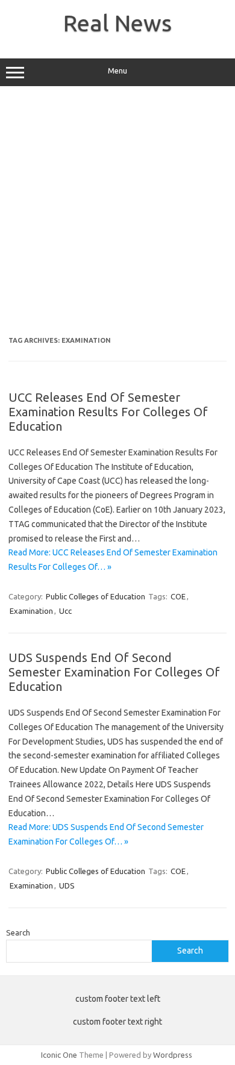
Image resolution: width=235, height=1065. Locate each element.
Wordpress (172, 1055)
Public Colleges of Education (95, 596)
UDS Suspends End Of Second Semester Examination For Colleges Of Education (114, 672)
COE (178, 596)
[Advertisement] (117, 215)
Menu (117, 70)
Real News (117, 23)
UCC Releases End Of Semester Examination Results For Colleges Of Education (108, 411)
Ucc (65, 611)
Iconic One (59, 1055)
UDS (67, 885)
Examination (31, 611)
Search (18, 932)
